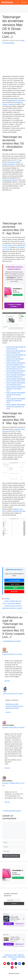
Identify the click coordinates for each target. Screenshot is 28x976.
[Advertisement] (14, 8)
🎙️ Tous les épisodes (14, 580)
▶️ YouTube (14, 591)
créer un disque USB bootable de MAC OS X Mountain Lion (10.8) (15, 406)
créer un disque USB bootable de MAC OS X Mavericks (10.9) (15, 400)
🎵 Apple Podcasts (14, 584)
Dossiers (7, 598)
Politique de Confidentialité (16, 957)
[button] (18, 2)
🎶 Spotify (14, 588)
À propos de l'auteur (10, 955)
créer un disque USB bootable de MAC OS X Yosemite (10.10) (15, 394)
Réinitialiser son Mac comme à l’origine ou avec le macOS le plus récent (14, 706)
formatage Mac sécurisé (9, 180)
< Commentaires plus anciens (11, 641)
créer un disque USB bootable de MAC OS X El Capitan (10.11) (15, 388)
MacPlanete (7, 2)
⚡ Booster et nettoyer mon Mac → (14, 305)
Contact (14, 959)
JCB (4, 691)
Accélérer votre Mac (19, 511)
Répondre (7, 680)
